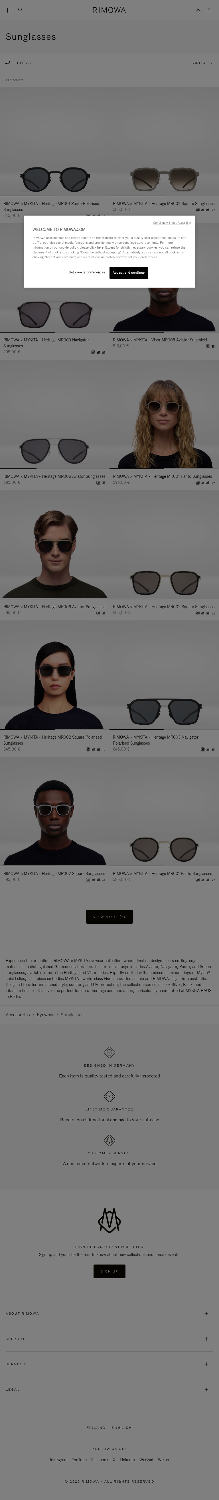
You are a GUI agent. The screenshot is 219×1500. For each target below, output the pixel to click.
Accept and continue (129, 272)
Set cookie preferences (87, 272)
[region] (109, 252)
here (100, 247)
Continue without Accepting (172, 223)
